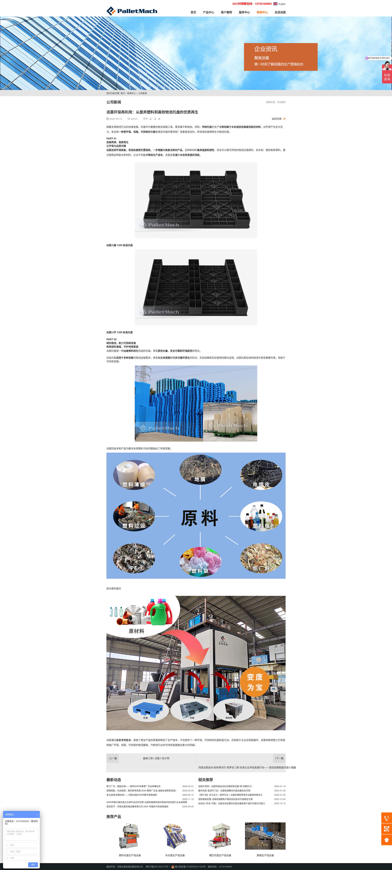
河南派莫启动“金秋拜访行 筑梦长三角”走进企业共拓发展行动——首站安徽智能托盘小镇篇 (247, 767)
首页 (193, 12)
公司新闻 (142, 93)
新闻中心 (262, 12)
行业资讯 (281, 101)
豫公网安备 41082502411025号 (190, 866)
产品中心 (208, 12)
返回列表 (277, 118)
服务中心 (244, 12)
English (282, 3)
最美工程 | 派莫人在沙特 (156, 758)
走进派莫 (280, 12)
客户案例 (226, 12)
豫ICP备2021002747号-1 (158, 866)
